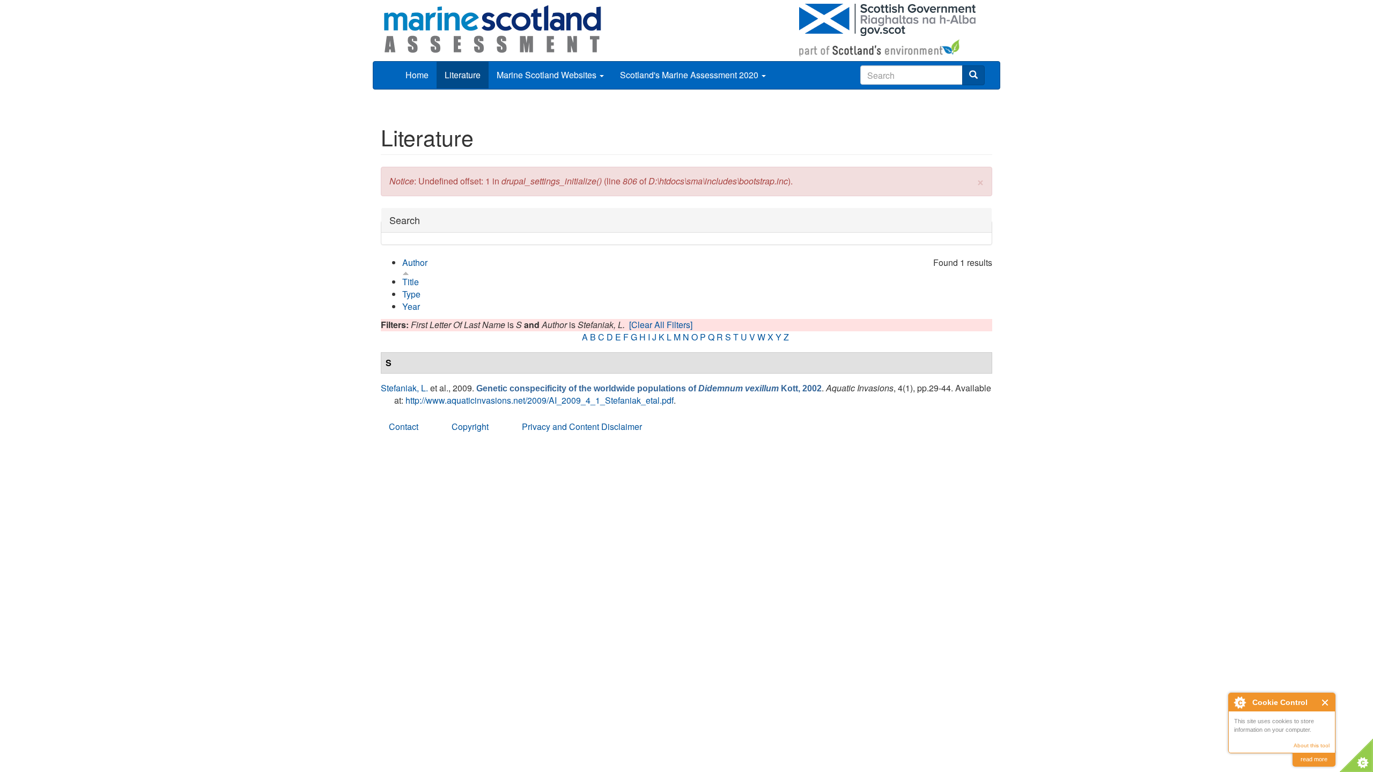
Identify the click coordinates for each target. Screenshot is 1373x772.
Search (404, 220)
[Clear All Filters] (660, 324)
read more (1314, 759)
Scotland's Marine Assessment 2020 (690, 75)
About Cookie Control (1239, 702)
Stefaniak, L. (404, 388)
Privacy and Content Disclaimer (582, 426)
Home (417, 75)
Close (1325, 702)
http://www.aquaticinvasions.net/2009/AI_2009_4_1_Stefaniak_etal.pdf (539, 400)
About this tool (1312, 745)
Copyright (470, 426)
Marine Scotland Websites (548, 75)
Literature (463, 75)
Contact (403, 426)
